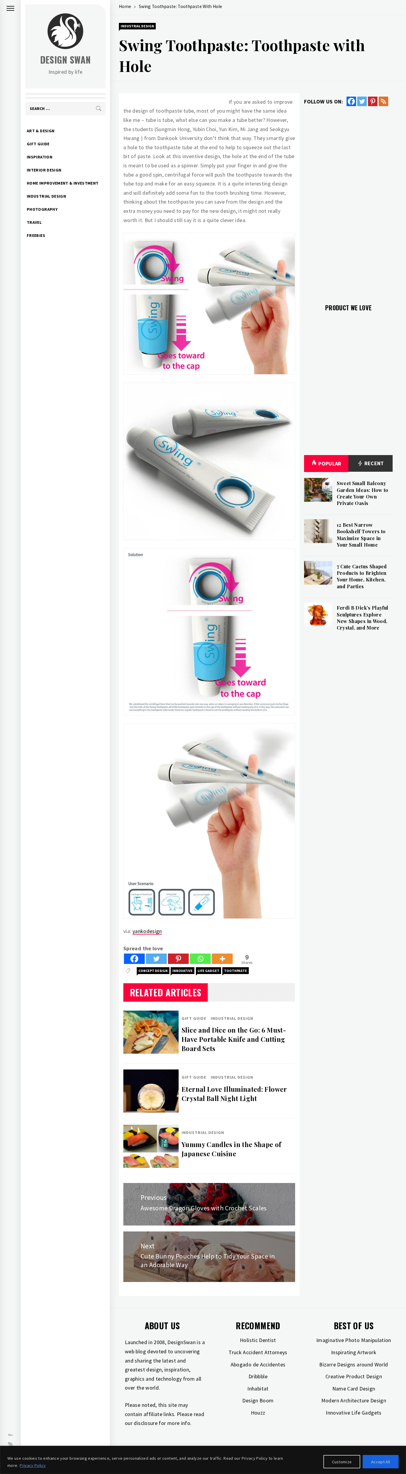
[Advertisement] (348, 201)
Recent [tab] (373, 463)
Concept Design (153, 970)
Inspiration (39, 157)
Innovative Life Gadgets (353, 1412)
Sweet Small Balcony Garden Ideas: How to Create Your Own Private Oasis (362, 493)
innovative (182, 970)
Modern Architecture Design (353, 1400)
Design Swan (65, 59)
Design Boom (257, 1400)
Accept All (380, 1461)
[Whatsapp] (200, 959)
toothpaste (235, 970)
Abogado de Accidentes (258, 1364)
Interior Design (44, 170)
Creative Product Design (353, 1376)
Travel (34, 222)
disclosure (146, 1423)
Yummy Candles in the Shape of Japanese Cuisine (231, 1149)
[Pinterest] (178, 959)
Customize (342, 1461)
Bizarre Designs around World (353, 1364)
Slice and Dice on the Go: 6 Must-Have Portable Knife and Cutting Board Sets (234, 1039)
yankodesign (147, 931)
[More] (222, 959)
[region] (203, 1460)
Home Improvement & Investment (62, 183)
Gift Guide (38, 144)
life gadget (208, 970)
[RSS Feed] (383, 101)
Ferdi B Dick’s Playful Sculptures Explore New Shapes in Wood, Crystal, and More (362, 618)
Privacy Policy (33, 1465)
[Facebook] (134, 959)
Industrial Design (46, 196)
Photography (42, 209)
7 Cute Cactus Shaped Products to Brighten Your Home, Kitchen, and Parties (362, 576)
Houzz (258, 1412)
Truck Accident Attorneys (258, 1352)
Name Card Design (353, 1388)
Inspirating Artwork (353, 1352)
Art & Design (40, 130)
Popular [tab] (330, 463)
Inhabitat (257, 1388)
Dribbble (257, 1376)
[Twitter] (156, 959)
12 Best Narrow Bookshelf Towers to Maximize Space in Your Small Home (361, 535)
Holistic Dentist (258, 1340)
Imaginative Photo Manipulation (353, 1340)
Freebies (36, 235)
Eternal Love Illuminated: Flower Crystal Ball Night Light (234, 1094)
